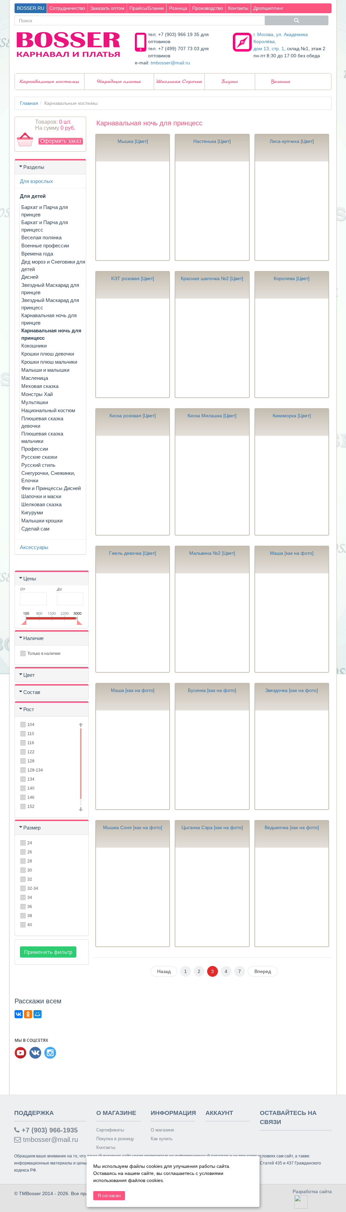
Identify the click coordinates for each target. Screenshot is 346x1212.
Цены (29, 578)
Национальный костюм (48, 410)
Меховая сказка (39, 386)
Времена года (37, 253)
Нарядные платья (119, 81)
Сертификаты (110, 1129)
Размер (32, 827)
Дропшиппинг (268, 8)
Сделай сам (35, 529)
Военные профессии (45, 245)
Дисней (29, 277)
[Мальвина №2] (212, 622)
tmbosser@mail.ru (170, 62)
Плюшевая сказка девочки (42, 422)
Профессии (34, 449)
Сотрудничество (67, 8)
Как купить (162, 1138)
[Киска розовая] (132, 485)
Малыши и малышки (45, 370)
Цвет (29, 675)
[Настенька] (212, 210)
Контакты (238, 8)
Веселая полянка (41, 237)
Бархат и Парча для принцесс (44, 226)
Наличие (33, 638)
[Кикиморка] (291, 485)
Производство (207, 8)
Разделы (33, 167)
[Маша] (291, 622)
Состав (31, 692)
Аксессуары (34, 547)
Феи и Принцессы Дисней (51, 488)
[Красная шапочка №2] (212, 348)
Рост (28, 709)
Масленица (34, 378)
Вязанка (280, 81)
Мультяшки (34, 402)
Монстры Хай (37, 394)
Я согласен (109, 1195)
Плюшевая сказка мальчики (42, 437)
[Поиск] (296, 20)
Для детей (33, 196)
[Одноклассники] (28, 1014)
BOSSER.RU (30, 8)
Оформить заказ (60, 141)
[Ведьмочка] (291, 897)
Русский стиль (38, 465)
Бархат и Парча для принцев (44, 210)
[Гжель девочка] (132, 622)
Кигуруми (32, 512)
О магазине (162, 1129)
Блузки (229, 81)
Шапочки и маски (41, 496)
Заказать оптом (107, 8)
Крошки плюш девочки (47, 354)
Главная (29, 103)
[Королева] (291, 348)
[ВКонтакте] (19, 1014)
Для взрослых (36, 181)
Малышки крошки (42, 520)
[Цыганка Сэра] (212, 897)
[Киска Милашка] (212, 485)
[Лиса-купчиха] (291, 210)
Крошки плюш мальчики (49, 362)
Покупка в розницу (115, 1138)
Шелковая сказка (41, 504)
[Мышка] (132, 210)
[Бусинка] (212, 759)
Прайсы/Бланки (146, 8)
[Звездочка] (291, 759)
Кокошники (34, 346)
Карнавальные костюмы (49, 81)
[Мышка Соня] (132, 897)
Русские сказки (39, 457)
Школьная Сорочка (179, 81)
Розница (178, 8)
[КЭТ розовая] (132, 348)
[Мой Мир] (37, 1014)
